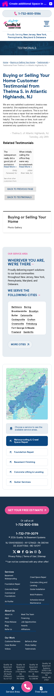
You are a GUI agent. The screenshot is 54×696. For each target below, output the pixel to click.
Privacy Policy (15, 556)
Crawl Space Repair (38, 577)
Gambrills (28, 332)
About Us (8, 614)
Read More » (10, 166)
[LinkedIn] (31, 552)
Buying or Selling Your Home (27, 219)
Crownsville (18, 323)
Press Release (10, 622)
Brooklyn (33, 311)
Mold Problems (36, 594)
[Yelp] (39, 552)
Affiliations (25, 629)
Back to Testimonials (20, 197)
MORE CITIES (18, 344)
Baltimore (17, 307)
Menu (46, 26)
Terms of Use (29, 556)
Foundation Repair (12, 584)
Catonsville (26, 315)
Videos (7, 649)
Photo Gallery (15, 227)
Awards (24, 625)
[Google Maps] (27, 552)
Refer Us (8, 629)
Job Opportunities (28, 622)
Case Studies (10, 645)
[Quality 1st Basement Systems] (12, 24)
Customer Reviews (12, 641)
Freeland (16, 332)
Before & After (31, 641)
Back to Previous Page (20, 189)
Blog (7, 625)
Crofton (31, 319)
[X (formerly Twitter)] (14, 552)
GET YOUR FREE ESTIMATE (25, 510)
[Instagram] (35, 552)
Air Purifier (9, 601)
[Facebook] (23, 552)
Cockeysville (18, 319)
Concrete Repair (11, 589)
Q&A (7, 618)
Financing (25, 618)
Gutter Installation (37, 589)
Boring (27, 307)
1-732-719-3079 (27, 534)
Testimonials (30, 649)
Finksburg (31, 323)
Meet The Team (27, 614)
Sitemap (42, 556)
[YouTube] (18, 552)
